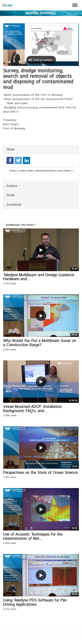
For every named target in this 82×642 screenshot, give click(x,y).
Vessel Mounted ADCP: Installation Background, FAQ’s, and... (32, 409)
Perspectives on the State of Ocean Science (40, 472)
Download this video (20, 224)
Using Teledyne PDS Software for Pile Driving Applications (34, 602)
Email (10, 195)
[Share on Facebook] (10, 160)
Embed (12, 186)
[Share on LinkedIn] (26, 160)
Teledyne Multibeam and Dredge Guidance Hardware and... (38, 277)
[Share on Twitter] (18, 160)
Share (11, 149)
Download (14, 204)
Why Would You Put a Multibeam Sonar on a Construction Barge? (39, 343)
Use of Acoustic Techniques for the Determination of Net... (32, 536)
